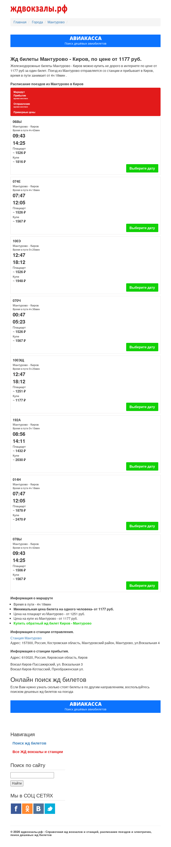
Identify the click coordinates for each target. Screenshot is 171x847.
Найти (17, 783)
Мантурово (56, 22)
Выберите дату (142, 168)
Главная (20, 22)
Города (38, 22)
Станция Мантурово (26, 638)
